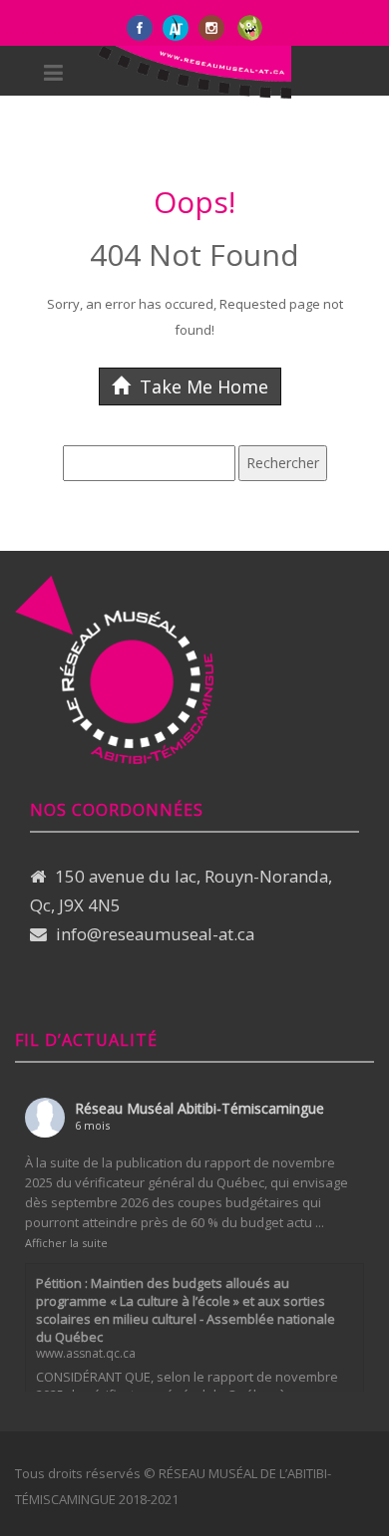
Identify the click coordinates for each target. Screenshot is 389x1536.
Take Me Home (201, 386)
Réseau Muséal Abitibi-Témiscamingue (199, 1108)
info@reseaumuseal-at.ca (155, 933)
